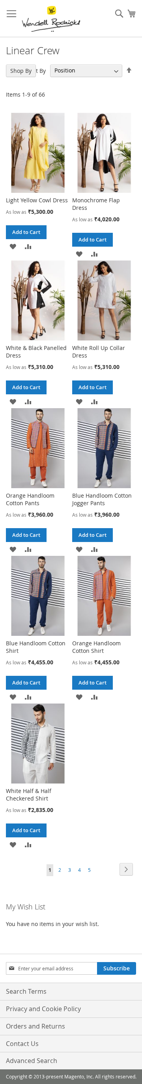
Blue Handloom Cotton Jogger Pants (102, 499)
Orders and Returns (35, 1026)
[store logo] (51, 19)
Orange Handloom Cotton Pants (30, 499)
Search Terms (26, 991)
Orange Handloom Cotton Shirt (96, 646)
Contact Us (22, 1043)
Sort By (36, 70)
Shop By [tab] (21, 70)
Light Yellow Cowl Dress (37, 200)
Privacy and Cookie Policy (43, 1008)
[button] (13, 246)
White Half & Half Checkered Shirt (28, 794)
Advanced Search (31, 1060)
